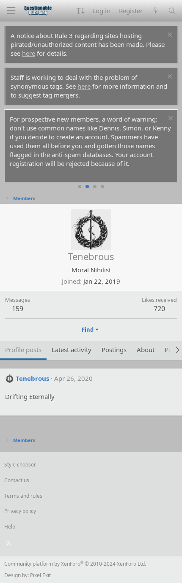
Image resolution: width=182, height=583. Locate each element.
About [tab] (145, 349)
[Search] (172, 10)
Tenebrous (32, 378)
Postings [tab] (114, 349)
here (28, 53)
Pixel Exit (40, 575)
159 (17, 308)
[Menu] (11, 11)
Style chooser (20, 464)
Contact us (16, 480)
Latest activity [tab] (71, 349)
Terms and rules (23, 495)
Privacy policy (20, 511)
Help (9, 526)
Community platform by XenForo (75, 563)
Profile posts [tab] (23, 349)
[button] (80, 10)
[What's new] (155, 10)
